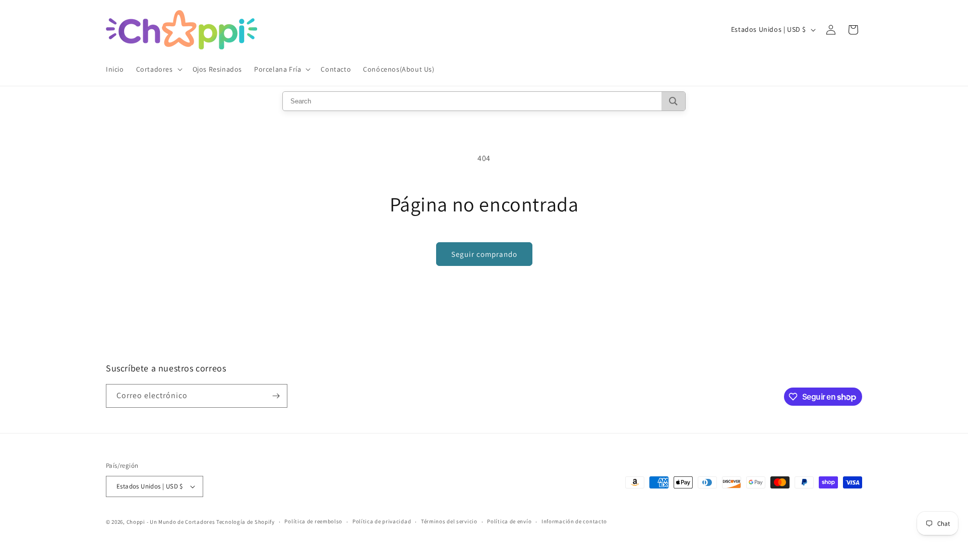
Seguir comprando (484, 254)
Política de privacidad (381, 521)
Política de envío (509, 521)
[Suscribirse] (276, 396)
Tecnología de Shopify (245, 521)
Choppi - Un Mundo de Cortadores (171, 521)
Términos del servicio (449, 521)
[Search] (673, 101)
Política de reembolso (313, 521)
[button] (158, 69)
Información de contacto (574, 521)
